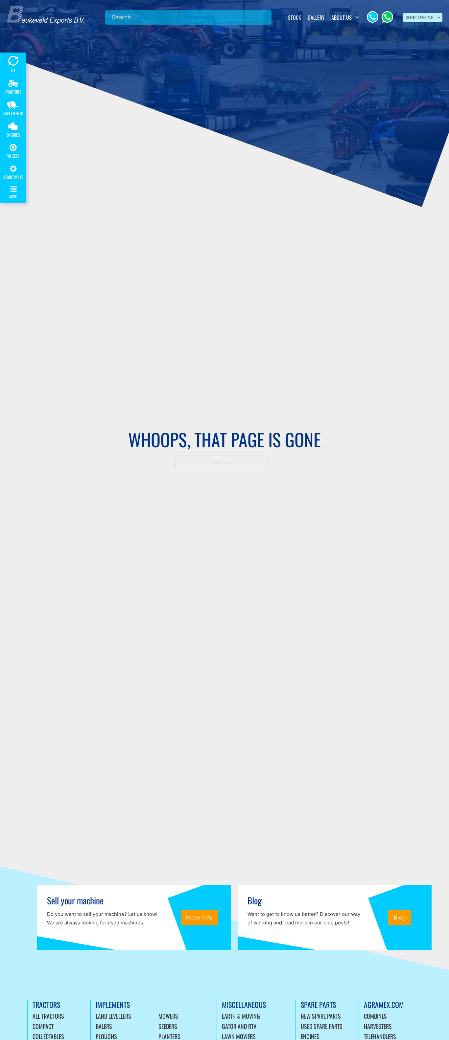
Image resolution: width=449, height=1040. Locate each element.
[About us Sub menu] (357, 17)
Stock (294, 17)
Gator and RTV (239, 1026)
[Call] (372, 17)
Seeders (167, 1026)
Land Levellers (113, 1016)
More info (199, 917)
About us (341, 17)
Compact (43, 1026)
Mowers (168, 1016)
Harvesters (378, 1026)
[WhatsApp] (387, 17)
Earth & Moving (241, 1016)
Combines (375, 1016)
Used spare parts (322, 1026)
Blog (400, 917)
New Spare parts (321, 1016)
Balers (104, 1026)
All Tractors (48, 1016)
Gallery (316, 17)
